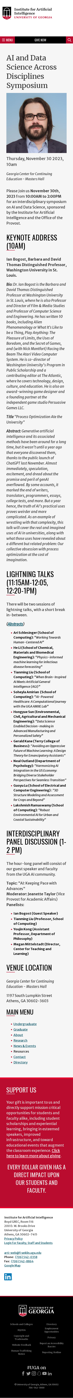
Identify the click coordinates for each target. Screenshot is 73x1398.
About (18, 1035)
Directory (20, 1062)
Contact (19, 1057)
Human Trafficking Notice (21, 1352)
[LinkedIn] (50, 1373)
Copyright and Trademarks (21, 1337)
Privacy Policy (13, 1238)
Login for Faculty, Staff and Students (28, 1243)
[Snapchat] (39, 1373)
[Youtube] (44, 1373)
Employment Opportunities (51, 1330)
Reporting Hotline (51, 1352)
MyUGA (22, 1330)
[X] (28, 1373)
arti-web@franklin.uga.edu (22, 1253)
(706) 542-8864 (22, 1261)
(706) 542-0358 (26, 1257)
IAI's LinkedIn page (8, 1276)
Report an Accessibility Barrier (52, 1345)
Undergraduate (25, 1024)
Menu (9, 40)
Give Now (40, 40)
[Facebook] (23, 1373)
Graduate (20, 1029)
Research (20, 1040)
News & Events (24, 1046)
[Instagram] (34, 1373)
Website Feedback (21, 1345)
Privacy (51, 1337)
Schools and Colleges (21, 1324)
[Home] (36, 17)
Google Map (12, 1265)
